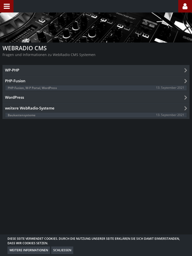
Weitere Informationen (29, 250)
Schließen (62, 250)
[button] (7, 6)
